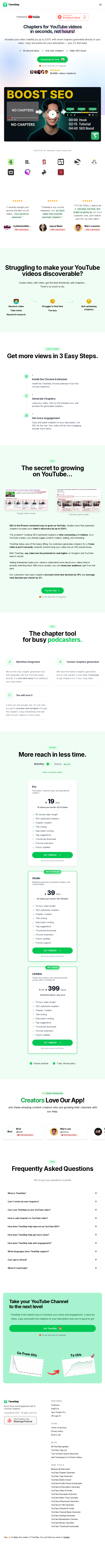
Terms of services (58, 1428)
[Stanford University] (44, 162)
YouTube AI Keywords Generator (65, 1501)
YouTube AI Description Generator (65, 1487)
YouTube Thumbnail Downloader (65, 1526)
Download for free (51, 59)
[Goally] (94, 162)
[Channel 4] (11, 162)
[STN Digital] (44, 172)
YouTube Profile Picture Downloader (66, 1483)
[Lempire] (11, 172)
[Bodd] (61, 162)
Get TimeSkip (50, 855)
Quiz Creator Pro (58, 1412)
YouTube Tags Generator (62, 1476)
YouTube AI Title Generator (62, 1505)
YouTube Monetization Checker (64, 1519)
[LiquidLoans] (27, 172)
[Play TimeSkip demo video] (52, 114)
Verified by (21, 1542)
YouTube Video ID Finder (61, 1490)
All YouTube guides (60, 1446)
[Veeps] (61, 172)
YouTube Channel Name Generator (66, 1512)
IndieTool (55, 1409)
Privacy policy (57, 1431)
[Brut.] (27, 162)
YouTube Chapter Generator (63, 1473)
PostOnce (55, 1405)
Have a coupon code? (52, 772)
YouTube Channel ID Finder (62, 1508)
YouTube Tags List (59, 1450)
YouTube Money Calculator (62, 1523)
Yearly (62, 764)
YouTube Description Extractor (64, 1494)
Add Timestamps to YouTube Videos (66, 1457)
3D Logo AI (55, 1416)
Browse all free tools (60, 1469)
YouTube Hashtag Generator (63, 1516)
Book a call (56, 1435)
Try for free (51, 590)
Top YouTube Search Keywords (64, 1454)
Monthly (39, 764)
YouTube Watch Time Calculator (64, 1498)
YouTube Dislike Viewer (61, 1480)
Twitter (66, 1537)
